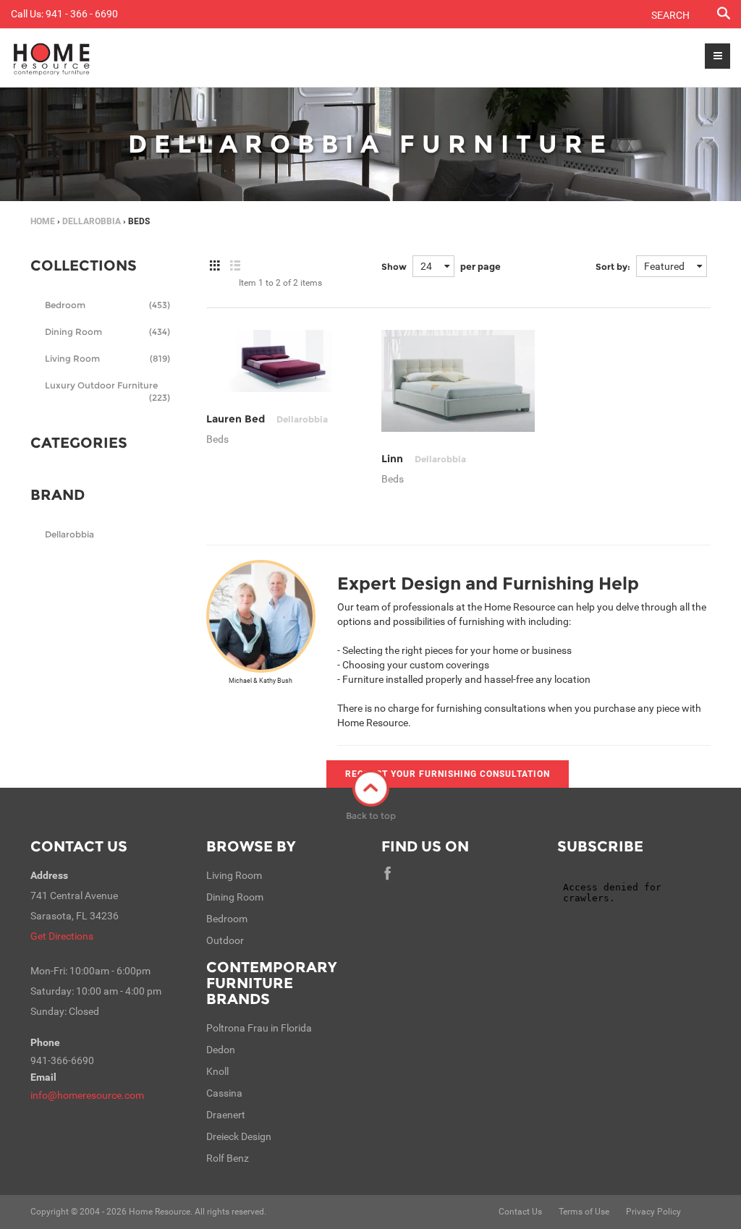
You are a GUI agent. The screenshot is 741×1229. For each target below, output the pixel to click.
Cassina (224, 1093)
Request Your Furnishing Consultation (447, 774)
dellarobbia (91, 221)
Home (42, 221)
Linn (423, 458)
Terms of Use (584, 1212)
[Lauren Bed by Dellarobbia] (283, 361)
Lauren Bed (267, 418)
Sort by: (613, 266)
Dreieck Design (238, 1136)
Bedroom (107, 304)
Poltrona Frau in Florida (259, 1028)
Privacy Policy (653, 1212)
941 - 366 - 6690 (82, 14)
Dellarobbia (69, 534)
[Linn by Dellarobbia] (458, 381)
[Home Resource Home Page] (52, 58)
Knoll (217, 1071)
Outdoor (225, 940)
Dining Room (107, 331)
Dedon (220, 1049)
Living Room (107, 358)
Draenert (225, 1114)
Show (394, 266)
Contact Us (78, 846)
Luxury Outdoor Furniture (107, 389)
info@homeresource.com (87, 1095)
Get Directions (61, 936)
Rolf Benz (227, 1158)
